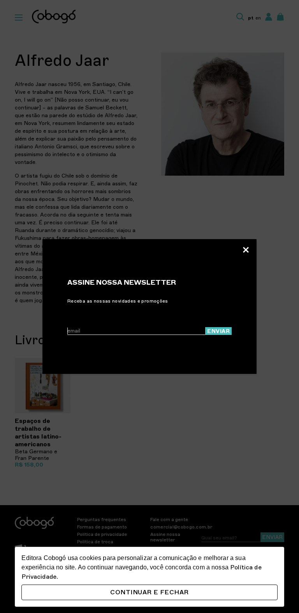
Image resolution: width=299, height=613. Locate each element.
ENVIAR (218, 331)
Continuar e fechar (149, 592)
